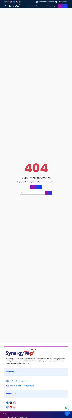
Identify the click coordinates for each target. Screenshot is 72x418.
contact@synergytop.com (46, 1)
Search (49, 192)
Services (29, 6)
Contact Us (63, 6)
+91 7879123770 (28, 386)
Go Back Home (36, 187)
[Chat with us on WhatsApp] (66, 407)
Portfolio (36, 6)
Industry (48, 6)
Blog (53, 6)
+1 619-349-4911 (63, 1)
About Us (42, 6)
